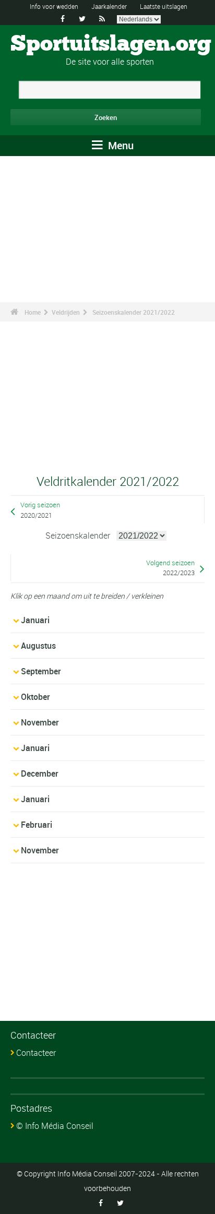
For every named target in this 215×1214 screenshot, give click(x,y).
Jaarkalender (109, 6)
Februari (36, 824)
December (39, 773)
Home (33, 312)
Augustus (38, 645)
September (41, 671)
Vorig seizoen (40, 505)
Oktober (35, 697)
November (40, 722)
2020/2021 (36, 515)
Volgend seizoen (170, 562)
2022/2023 (179, 572)
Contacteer (36, 1052)
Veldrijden (66, 312)
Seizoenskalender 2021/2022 (133, 312)
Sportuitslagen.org (110, 44)
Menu (119, 145)
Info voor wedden (54, 6)
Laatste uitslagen (163, 6)
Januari (35, 620)
